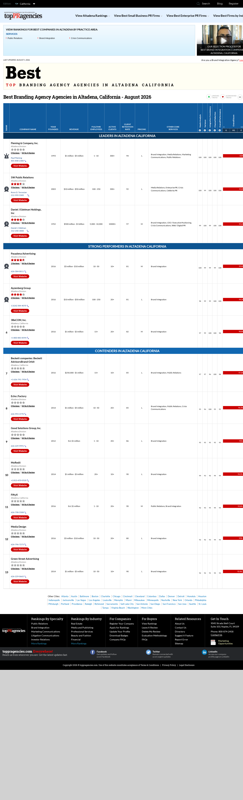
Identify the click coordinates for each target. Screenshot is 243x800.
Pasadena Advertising (23, 253)
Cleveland (139, 596)
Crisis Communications (81, 38)
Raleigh (88, 604)
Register (234, 3)
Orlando (188, 600)
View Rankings (149, 623)
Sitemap (179, 643)
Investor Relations (40, 639)
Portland (65, 604)
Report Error (181, 639)
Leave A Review (150, 627)
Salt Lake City (127, 604)
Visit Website (20, 165)
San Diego (155, 604)
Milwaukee (139, 600)
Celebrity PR (172, 190)
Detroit (181, 596)
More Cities (146, 607)
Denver (171, 596)
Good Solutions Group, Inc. (26, 428)
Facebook (92, 652)
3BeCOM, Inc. (18, 319)
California (25, 3)
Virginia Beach (118, 607)
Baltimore (84, 596)
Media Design (18, 526)
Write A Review (28, 153)
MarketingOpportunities (225, 642)
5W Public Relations (22, 177)
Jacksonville (68, 600)
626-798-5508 (17, 512)
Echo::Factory (18, 396)
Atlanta (64, 596)
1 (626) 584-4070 (18, 305)
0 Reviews (15, 153)
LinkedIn (204, 652)
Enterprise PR (172, 187)
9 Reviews (15, 187)
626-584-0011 (17, 271)
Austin (74, 596)
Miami (129, 600)
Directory (180, 631)
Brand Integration (47, 38)
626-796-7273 (17, 544)
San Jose (182, 604)
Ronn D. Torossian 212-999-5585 (19, 193)
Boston (95, 596)
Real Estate (76, 623)
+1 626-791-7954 (18, 379)
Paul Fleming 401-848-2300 (17, 159)
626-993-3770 (17, 414)
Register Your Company (122, 623)
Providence (77, 604)
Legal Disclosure (186, 665)
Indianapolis (54, 600)
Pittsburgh (53, 604)
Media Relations (174, 154)
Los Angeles (94, 600)
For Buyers (149, 618)
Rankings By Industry (86, 618)
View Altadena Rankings (91, 15)
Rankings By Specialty (47, 618)
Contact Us (180, 627)
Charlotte (105, 596)
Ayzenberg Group (21, 287)
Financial (76, 639)
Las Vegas (81, 600)
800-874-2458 (226, 631)
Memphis (118, 600)
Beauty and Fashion (81, 635)
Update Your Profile (120, 631)
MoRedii (15, 462)
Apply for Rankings (119, 627)
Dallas (162, 596)
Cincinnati (127, 596)
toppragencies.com (89, 665)
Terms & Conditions (150, 665)
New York (177, 600)
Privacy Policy (169, 665)
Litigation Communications (45, 635)
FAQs (144, 639)
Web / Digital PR (179, 225)
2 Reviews (15, 263)
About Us (179, 623)
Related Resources (188, 618)
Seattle (192, 604)
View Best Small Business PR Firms (137, 15)
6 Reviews (15, 298)
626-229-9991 (17, 446)
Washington (133, 607)
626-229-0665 (17, 576)
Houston (202, 596)
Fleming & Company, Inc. (24, 143)
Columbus (152, 596)
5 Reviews (15, 223)
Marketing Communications (45, 631)
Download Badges (119, 635)
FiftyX (14, 494)
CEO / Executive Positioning (179, 222)
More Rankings (39, 643)
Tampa (105, 607)
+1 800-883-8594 (18, 337)
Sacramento (112, 604)
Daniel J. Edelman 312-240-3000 (18, 229)
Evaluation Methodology (154, 635)
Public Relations (15, 38)
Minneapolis (153, 600)
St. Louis (202, 604)
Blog (220, 3)
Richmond (99, 604)
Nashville (165, 600)
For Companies (120, 618)
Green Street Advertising (25, 558)
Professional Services (82, 631)
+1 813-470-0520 (18, 480)
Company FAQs (118, 639)
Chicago (116, 596)
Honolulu (191, 596)
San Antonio (142, 604)
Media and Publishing (82, 627)
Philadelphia (200, 600)
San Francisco (169, 604)
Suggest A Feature (184, 635)
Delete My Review (151, 631)
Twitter (148, 652)
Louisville (107, 600)
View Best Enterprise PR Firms (186, 15)
